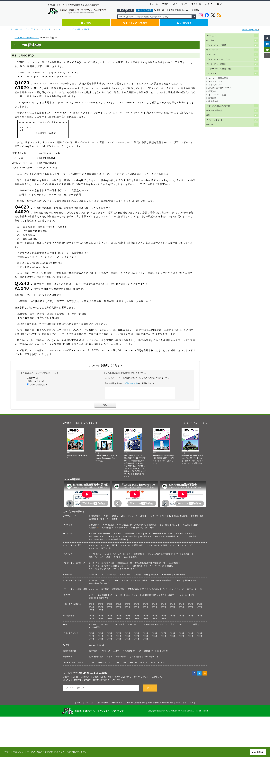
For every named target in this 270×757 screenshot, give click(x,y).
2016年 (163, 604)
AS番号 (116, 651)
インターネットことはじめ (181, 545)
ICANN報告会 (179, 574)
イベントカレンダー (215, 120)
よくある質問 (190, 536)
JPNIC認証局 (118, 624)
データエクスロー (183, 554)
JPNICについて (183, 624)
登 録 (149, 688)
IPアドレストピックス (185, 533)
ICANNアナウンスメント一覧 (118, 574)
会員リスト (197, 525)
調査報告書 (213, 101)
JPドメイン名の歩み (150, 589)
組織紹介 (137, 574)
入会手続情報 (121, 657)
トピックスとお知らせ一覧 (218, 106)
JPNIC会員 (186, 23)
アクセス (197, 4)
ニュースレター (45, 29)
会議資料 (212, 91)
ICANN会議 (166, 574)
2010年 (100, 607)
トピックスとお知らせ (72, 604)
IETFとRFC (93, 580)
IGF (128, 566)
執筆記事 (212, 98)
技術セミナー (190, 580)
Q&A (166, 4)
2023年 (100, 604)
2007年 (127, 607)
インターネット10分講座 (157, 545)
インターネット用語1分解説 (132, 545)
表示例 (101, 645)
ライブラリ (30, 29)
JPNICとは (211, 36)
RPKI (117, 580)
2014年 (181, 604)
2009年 (109, 607)
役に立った (34, 378)
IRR (102, 580)
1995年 (127, 639)
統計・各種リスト (96, 536)
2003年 (163, 607)
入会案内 (186, 525)
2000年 (190, 607)
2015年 (172, 604)
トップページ (16, 29)
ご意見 (134, 557)
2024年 (91, 604)
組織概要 (153, 525)
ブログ (91, 662)
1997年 (100, 610)
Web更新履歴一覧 (214, 110)
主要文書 (154, 574)
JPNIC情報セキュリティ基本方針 (160, 702)
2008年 (118, 607)
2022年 (109, 604)
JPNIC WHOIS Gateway (179, 10)
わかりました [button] (258, 752)
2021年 (118, 604)
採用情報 (195, 10)
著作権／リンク (117, 702)
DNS (123, 516)
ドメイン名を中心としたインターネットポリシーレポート (112, 569)
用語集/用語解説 (180, 516)
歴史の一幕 (191, 589)
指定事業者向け (69, 651)
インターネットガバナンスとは (101, 563)
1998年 (91, 610)
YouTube (161, 662)
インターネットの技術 (216, 64)
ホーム (155, 4)
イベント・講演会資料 (218, 78)
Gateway (92, 645)
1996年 (118, 639)
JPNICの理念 (108, 525)
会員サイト (67, 657)
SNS (153, 662)
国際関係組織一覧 (124, 563)
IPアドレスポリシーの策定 (126, 536)
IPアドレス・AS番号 (136, 23)
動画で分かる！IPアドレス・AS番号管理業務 (107, 539)
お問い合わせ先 (131, 383)
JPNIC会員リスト (151, 657)
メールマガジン (215, 81)
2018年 (145, 604)
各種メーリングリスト (138, 662)
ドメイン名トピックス (121, 554)
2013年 (190, 604)
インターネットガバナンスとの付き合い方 (106, 566)
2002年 (172, 607)
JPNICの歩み (133, 589)
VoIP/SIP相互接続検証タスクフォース (166, 580)
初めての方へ (94, 525)
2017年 (154, 604)
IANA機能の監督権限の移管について (150, 563)
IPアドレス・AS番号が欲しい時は (128, 533)
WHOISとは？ (160, 10)
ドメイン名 (211, 55)
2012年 (199, 604)
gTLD (107, 554)
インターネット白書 (217, 95)
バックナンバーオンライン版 (68, 29)
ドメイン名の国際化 (139, 580)
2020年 (127, 604)
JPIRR (143, 516)
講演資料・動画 (197, 516)
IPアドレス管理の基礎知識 (100, 533)
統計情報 (92, 519)
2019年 (136, 604)
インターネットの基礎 (216, 45)
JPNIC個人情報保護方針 (135, 702)
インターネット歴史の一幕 (100, 548)
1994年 (136, 639)
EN (221, 4)
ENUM (125, 580)
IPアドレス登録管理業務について (159, 533)
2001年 (181, 607)
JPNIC (87, 23)
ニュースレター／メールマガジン (153, 624)
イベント (117, 557)
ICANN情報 (173, 563)
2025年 (91, 633)
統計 (108, 557)
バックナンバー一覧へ (196, 423)
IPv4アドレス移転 (110, 516)
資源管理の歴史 (118, 589)
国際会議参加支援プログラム (100, 583)
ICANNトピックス (96, 574)
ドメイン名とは (95, 554)
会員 (172, 624)
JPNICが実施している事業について (131, 525)
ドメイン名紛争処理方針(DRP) (160, 554)
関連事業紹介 (139, 554)
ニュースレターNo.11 (27, 37)
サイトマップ (181, 4)
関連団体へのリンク (139, 528)
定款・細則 (164, 525)
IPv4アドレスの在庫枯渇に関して (168, 536)
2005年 (145, 607)
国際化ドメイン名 (96, 557)
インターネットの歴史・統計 (219, 69)
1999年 (199, 607)
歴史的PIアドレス (151, 651)
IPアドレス (211, 40)
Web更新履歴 (68, 616)
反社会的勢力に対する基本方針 (114, 528)
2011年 (91, 607)
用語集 (114, 545)
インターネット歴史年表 (99, 589)
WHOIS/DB (105, 624)
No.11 (86, 29)
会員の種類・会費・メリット (100, 657)
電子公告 (175, 525)
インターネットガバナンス (218, 59)
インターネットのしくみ (99, 545)
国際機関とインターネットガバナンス (148, 566)
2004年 (154, 607)
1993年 (145, 639)
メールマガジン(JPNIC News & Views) (83, 673)
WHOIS (209, 125)
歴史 (146, 574)
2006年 (136, 607)
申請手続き (93, 651)
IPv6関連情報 (94, 516)
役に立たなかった (37, 381)
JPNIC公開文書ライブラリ (220, 88)
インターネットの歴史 (108, 519)
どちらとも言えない (38, 384)
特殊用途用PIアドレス (132, 651)
